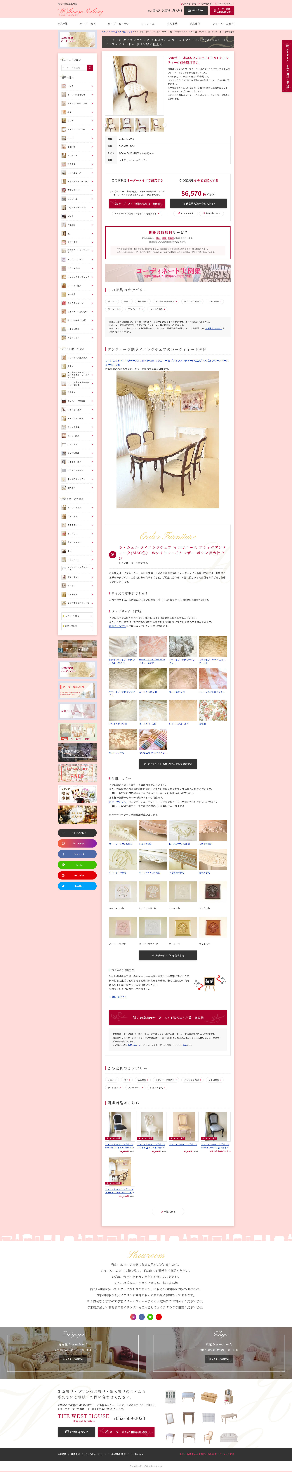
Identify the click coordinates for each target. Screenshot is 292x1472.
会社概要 (62, 1454)
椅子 (125, 31)
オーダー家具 (87, 24)
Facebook (142, 1317)
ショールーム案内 (223, 24)
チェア (131, 31)
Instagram (133, 1317)
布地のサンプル (117, 626)
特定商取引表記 (118, 1454)
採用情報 (75, 1454)
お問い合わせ (134, 1045)
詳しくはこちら (119, 996)
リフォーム (148, 24)
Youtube (159, 1317)
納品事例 (194, 24)
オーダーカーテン (118, 24)
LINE (150, 1317)
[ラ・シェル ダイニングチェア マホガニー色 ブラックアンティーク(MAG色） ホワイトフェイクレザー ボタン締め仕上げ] (134, 85)
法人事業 (172, 24)
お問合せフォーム (213, 328)
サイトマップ (136, 1454)
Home (104, 31)
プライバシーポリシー (95, 1454)
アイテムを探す (115, 31)
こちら (184, 1045)
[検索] (90, 68)
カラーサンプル (117, 802)
